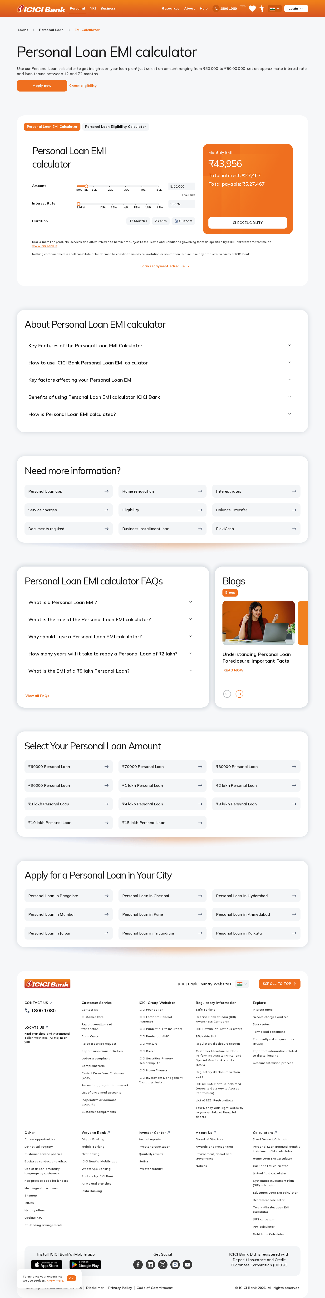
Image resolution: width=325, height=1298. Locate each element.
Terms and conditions (269, 1031)
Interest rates (263, 1009)
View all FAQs (37, 696)
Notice (143, 1161)
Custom (185, 221)
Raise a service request (99, 1043)
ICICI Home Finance (153, 1070)
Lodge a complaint (96, 1058)
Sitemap (31, 1195)
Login (293, 8)
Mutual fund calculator (269, 1173)
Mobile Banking (93, 1146)
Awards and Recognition (214, 1146)
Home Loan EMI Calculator (272, 1158)
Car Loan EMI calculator (270, 1166)
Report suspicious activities (102, 1051)
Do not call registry (39, 1146)
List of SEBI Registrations (214, 1100)
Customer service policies (44, 1154)
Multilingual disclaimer (41, 1188)
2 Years (161, 221)
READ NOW (233, 670)
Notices (201, 1166)
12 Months (138, 221)
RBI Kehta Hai (206, 1036)
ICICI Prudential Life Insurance (161, 1029)
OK (71, 1278)
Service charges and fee (271, 1017)
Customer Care (93, 1017)
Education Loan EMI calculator (275, 1192)
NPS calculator (264, 1219)
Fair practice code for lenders (46, 1180)
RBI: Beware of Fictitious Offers (219, 1029)
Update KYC (33, 1217)
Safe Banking (206, 1009)
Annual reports (150, 1139)
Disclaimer (95, 1288)
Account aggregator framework (105, 1085)
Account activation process (273, 1063)
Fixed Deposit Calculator (271, 1139)
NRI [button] (93, 8)
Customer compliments (99, 1112)
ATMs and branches (97, 1183)
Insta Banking (92, 1191)
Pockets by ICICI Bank (97, 1176)
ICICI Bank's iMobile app (100, 1161)
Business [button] (108, 8)
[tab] (52, 127)
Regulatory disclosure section (218, 1043)
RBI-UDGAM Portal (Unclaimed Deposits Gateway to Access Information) (218, 1088)
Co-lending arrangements (44, 1225)
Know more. (55, 1280)
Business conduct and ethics (46, 1161)
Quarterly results (151, 1154)
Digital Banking (93, 1139)
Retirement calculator (269, 1200)
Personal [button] (77, 8)
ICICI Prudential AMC (154, 1036)
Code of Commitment (155, 1288)
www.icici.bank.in (44, 246)
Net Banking (91, 1154)
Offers (29, 1203)
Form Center (91, 1036)
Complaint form (93, 1066)
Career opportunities (40, 1139)
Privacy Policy (120, 1288)
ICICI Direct (147, 1051)
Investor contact (150, 1168)
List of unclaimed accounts (101, 1092)
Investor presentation (155, 1146)
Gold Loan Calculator (268, 1234)
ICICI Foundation (151, 1009)
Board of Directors (209, 1139)
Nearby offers (35, 1210)
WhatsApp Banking (96, 1168)
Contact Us (90, 1009)
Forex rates (261, 1024)
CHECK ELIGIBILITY (248, 222)
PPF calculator (263, 1226)
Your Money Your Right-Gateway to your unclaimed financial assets (219, 1112)
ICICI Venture (148, 1043)
